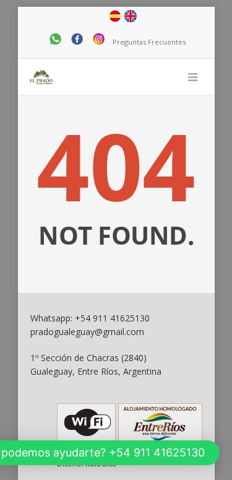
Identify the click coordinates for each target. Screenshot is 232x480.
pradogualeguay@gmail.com (87, 332)
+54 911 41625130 (112, 318)
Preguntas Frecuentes (149, 41)
